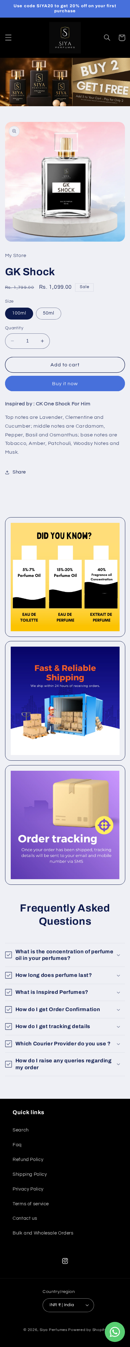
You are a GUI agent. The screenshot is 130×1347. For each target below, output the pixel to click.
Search (21, 1130)
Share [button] (19, 472)
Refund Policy (28, 1159)
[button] (8, 37)
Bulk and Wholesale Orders (43, 1233)
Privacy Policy (28, 1189)
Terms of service (31, 1204)
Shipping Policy (30, 1174)
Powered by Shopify (87, 1330)
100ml (19, 313)
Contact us (25, 1218)
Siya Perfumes (54, 1330)
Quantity (14, 328)
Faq (17, 1144)
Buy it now (65, 383)
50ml (48, 313)
